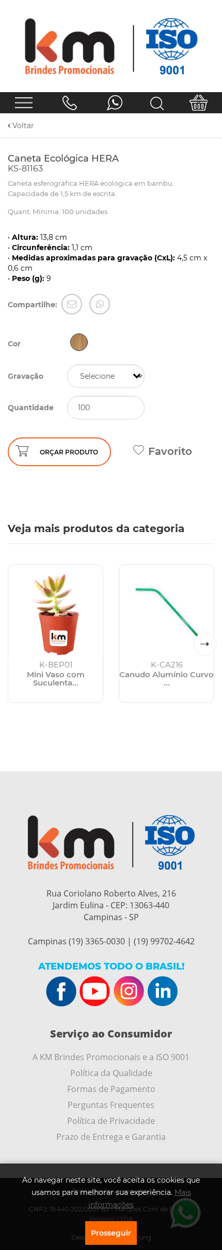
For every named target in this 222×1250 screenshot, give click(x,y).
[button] (205, 644)
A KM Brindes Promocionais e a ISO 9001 (111, 1057)
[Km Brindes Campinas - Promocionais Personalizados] (111, 46)
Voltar (22, 125)
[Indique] (71, 304)
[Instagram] (128, 991)
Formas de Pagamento (111, 1089)
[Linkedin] (162, 991)
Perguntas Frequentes (111, 1105)
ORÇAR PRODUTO (69, 452)
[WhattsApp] (99, 304)
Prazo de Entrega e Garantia (111, 1136)
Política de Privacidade (111, 1120)
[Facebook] (61, 991)
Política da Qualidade (111, 1073)
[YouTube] (95, 991)
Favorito (170, 451)
